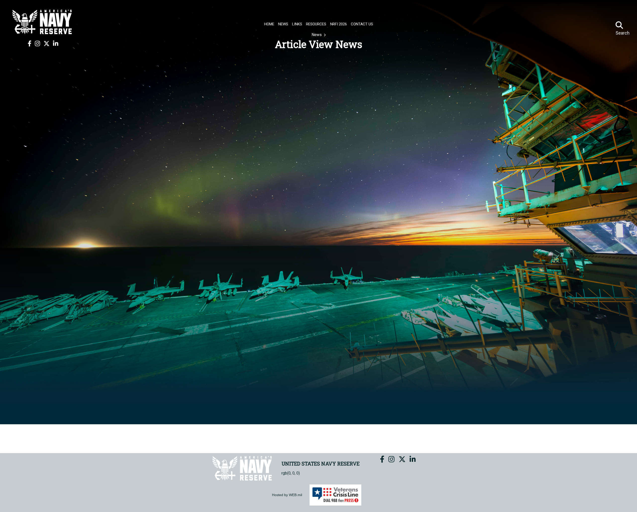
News (317, 34)
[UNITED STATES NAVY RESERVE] (43, 21)
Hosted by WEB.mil (287, 495)
